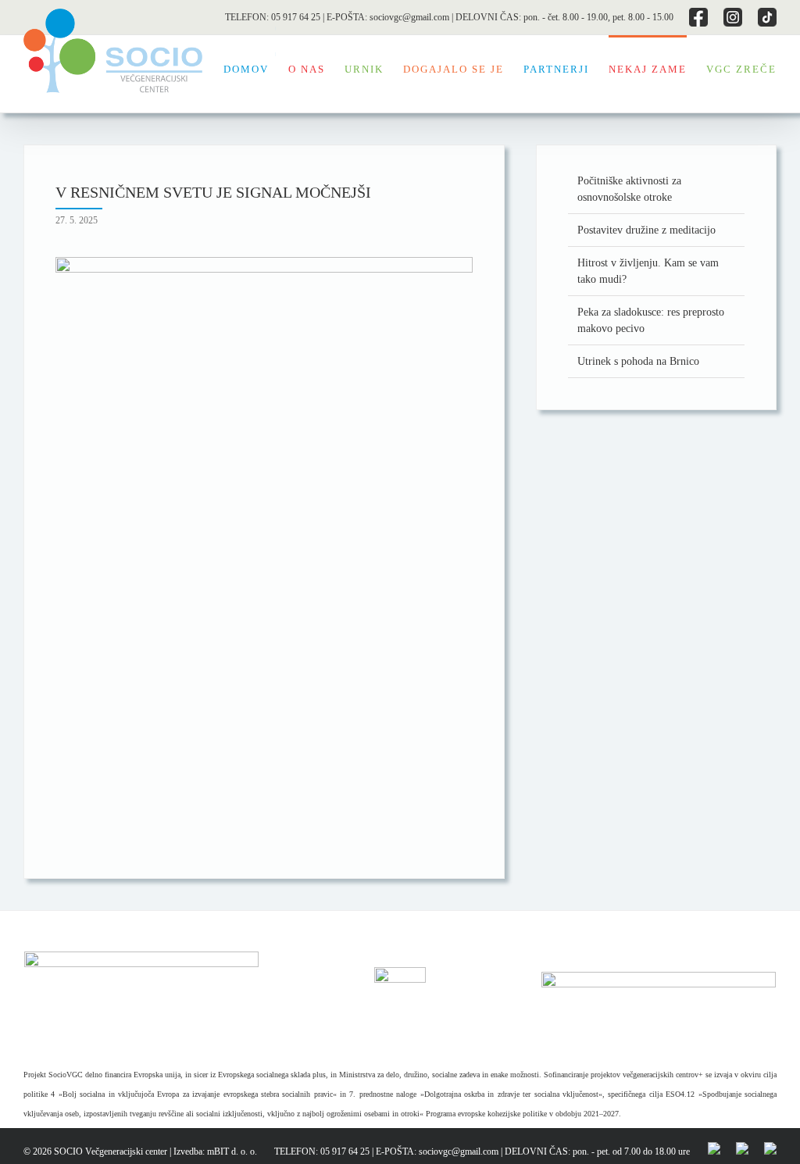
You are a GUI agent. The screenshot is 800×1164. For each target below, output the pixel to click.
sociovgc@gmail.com (409, 17)
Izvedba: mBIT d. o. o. (215, 1151)
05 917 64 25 (295, 17)
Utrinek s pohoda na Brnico (638, 361)
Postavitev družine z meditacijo (646, 230)
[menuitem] (255, 68)
